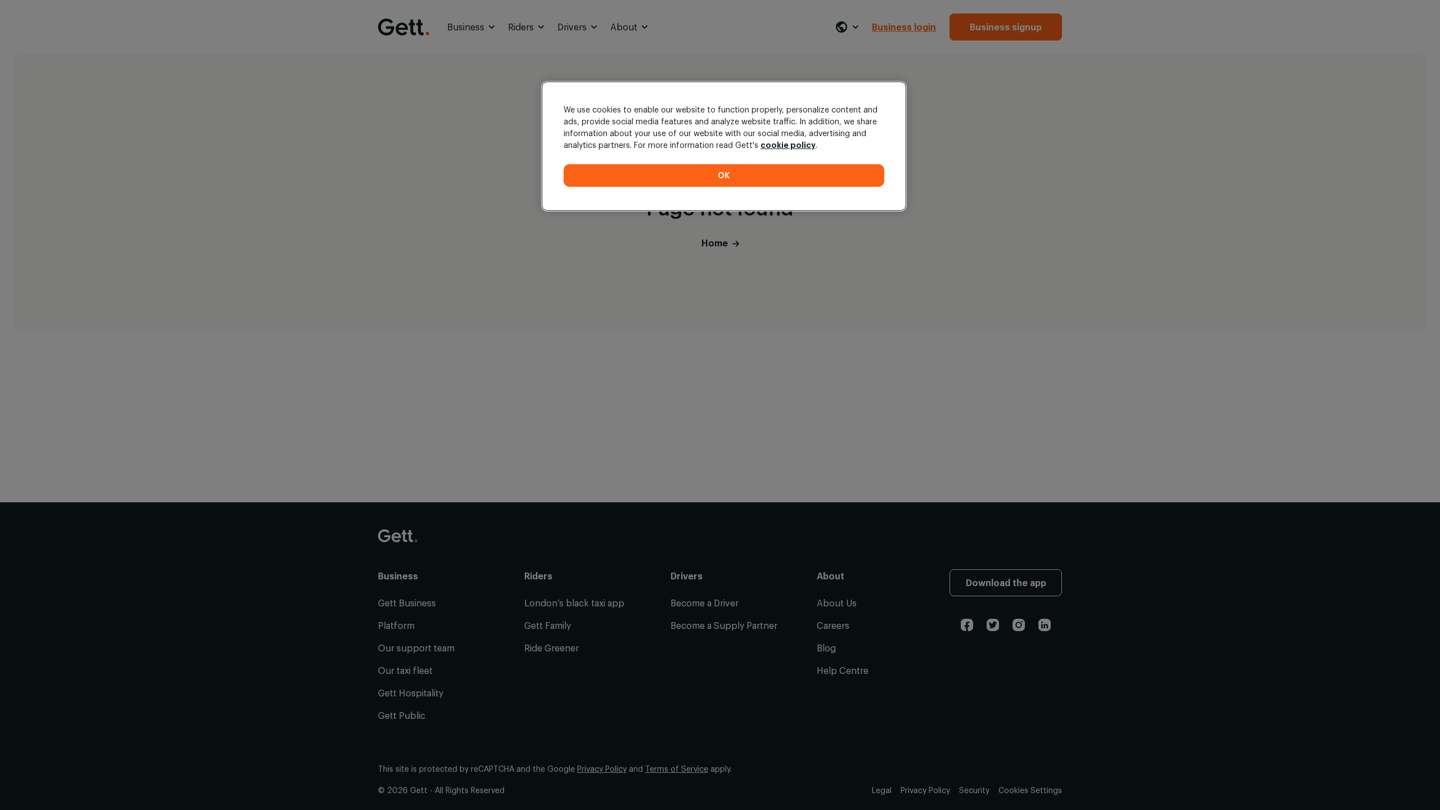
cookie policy (788, 145)
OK (724, 175)
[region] (724, 146)
